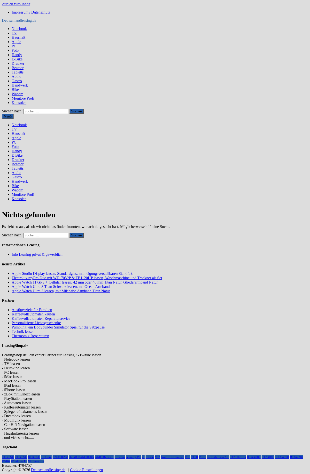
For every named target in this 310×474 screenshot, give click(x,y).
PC (14, 46)
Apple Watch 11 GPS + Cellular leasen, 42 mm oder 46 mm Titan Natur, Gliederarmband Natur (85, 282)
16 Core (46, 457)
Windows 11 (19, 461)
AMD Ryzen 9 (104, 457)
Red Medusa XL (218, 457)
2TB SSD (21, 457)
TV (14, 33)
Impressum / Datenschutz (31, 12)
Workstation (36, 461)
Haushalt (18, 37)
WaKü (6, 461)
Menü (8, 116)
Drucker (18, 63)
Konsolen (19, 103)
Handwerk (20, 85)
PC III (202, 457)
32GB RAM (60, 457)
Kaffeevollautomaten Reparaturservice (41, 318)
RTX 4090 (282, 457)
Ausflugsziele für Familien (32, 310)
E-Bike (17, 59)
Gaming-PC (133, 457)
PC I (187, 457)
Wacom (17, 94)
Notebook (19, 29)
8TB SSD (34, 457)
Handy (17, 55)
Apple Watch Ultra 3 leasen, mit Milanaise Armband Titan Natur (61, 291)
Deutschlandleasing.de (19, 20)
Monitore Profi (23, 98)
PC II (194, 457)
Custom (120, 457)
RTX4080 (268, 457)
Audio (16, 76)
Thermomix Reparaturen (30, 336)
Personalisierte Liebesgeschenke (36, 323)
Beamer (17, 68)
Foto (15, 50)
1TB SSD (8, 457)
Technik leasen (23, 331)
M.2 (157, 457)
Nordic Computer (172, 457)
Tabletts (17, 72)
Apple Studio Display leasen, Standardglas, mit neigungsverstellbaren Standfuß (72, 273)
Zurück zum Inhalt (16, 4)
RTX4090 (296, 457)
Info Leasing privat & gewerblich (37, 254)
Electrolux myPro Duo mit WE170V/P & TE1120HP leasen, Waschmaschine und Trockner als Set (87, 278)
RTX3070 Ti (238, 457)
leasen (150, 457)
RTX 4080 (254, 457)
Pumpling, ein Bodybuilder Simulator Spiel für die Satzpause (58, 327)
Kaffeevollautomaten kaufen (33, 314)
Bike (15, 90)
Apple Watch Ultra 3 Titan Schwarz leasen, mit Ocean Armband (61, 286)
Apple (16, 42)
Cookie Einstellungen (86, 470)
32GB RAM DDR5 (81, 457)
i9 (143, 457)
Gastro (17, 81)
